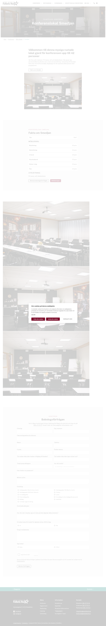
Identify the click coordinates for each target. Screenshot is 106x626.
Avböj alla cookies (53, 319)
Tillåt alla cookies (38, 319)
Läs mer (33, 314)
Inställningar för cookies (67, 318)
